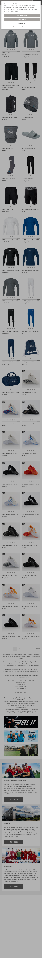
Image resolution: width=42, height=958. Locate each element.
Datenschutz (17, 27)
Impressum (25, 27)
